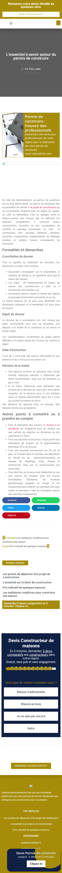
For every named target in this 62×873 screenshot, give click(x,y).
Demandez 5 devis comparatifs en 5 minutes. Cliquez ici (26, 605)
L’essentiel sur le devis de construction (27, 582)
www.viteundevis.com (38, 153)
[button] (58, 22)
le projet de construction (43, 207)
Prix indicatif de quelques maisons (24, 587)
